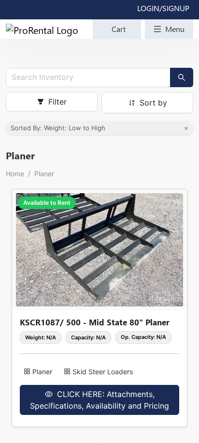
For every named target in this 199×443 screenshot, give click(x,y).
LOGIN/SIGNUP (163, 8)
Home (15, 173)
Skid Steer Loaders (102, 371)
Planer (44, 173)
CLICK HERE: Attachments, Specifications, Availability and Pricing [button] (99, 400)
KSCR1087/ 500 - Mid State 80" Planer (95, 322)
